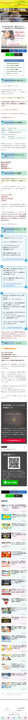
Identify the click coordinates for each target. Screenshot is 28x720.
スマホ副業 (5, 446)
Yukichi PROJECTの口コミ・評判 (14, 71)
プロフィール (7, 710)
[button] (18, 54)
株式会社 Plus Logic (11, 449)
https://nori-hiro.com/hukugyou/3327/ (15, 258)
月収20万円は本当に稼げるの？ (13, 63)
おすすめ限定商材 (21, 708)
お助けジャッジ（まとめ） (12, 73)
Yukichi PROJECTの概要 (12, 69)
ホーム (7, 708)
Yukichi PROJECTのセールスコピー (14, 67)
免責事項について (21, 710)
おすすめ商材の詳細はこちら (14, 440)
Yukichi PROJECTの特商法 (13, 65)
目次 (12, 60)
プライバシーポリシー (14, 712)
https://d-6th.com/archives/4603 (14, 327)
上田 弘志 (4, 449)
